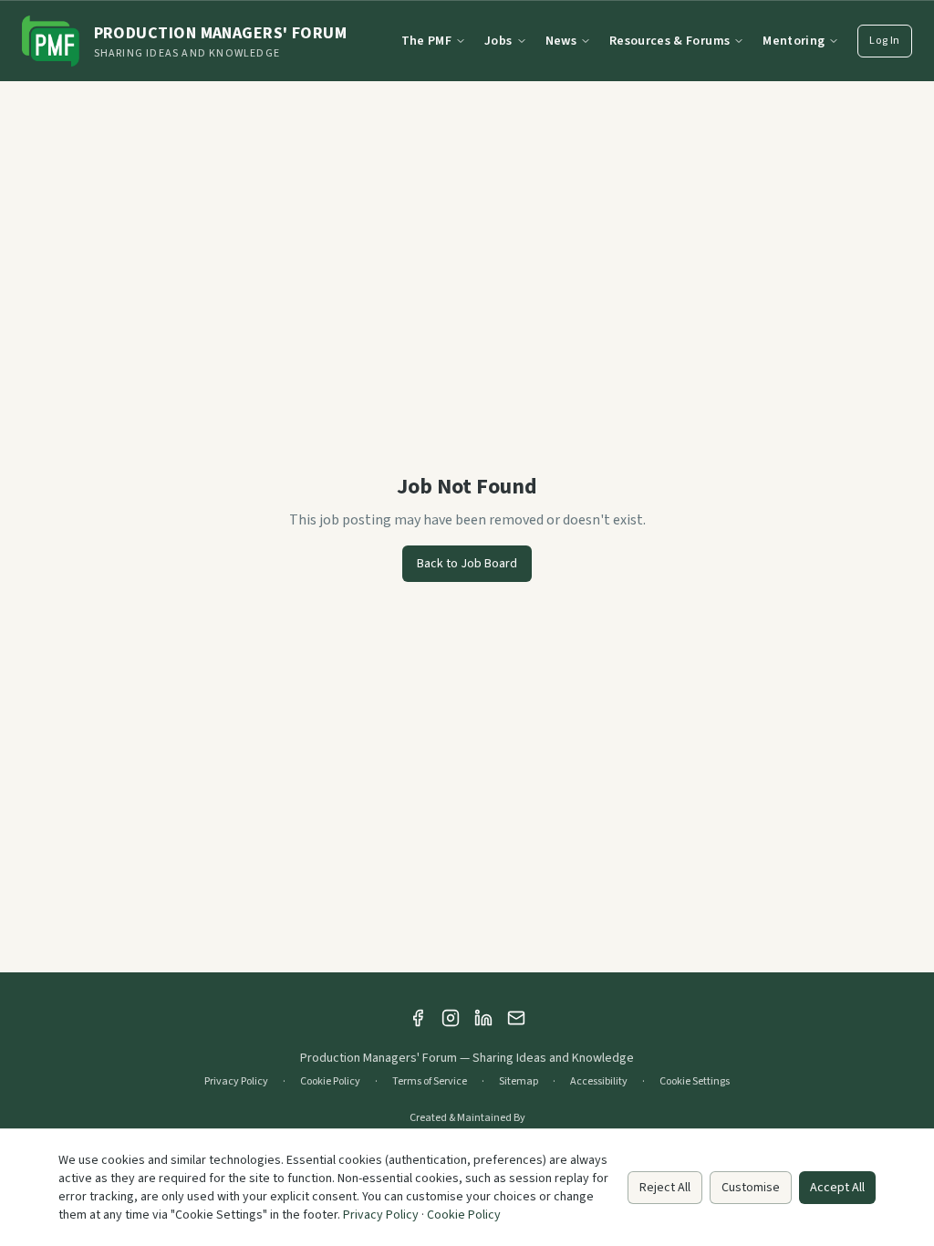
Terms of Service (429, 1082)
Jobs (498, 41)
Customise (750, 1188)
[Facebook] (418, 1018)
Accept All (837, 1188)
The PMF (426, 41)
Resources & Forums (669, 41)
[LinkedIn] (483, 1018)
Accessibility (599, 1082)
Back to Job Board (467, 564)
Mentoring (794, 41)
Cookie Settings (694, 1082)
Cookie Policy (330, 1082)
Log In (884, 40)
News (560, 41)
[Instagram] (450, 1018)
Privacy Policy (236, 1082)
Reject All (664, 1188)
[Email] (516, 1018)
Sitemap (518, 1082)
